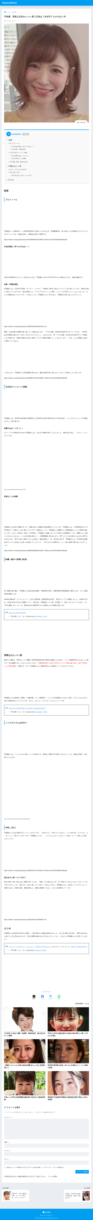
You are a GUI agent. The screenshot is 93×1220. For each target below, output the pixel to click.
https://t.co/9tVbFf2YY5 (79, 947)
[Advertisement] (46, 216)
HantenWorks (9, 3)
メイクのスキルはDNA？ (18, 169)
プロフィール (15, 143)
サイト (6, 1159)
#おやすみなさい (46, 947)
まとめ (11, 180)
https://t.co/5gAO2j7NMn (17, 613)
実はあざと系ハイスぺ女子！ (22, 175)
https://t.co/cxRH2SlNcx (17, 708)
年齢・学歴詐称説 (19, 149)
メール (7, 1151)
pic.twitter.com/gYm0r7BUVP (35, 708)
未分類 (87, 1003)
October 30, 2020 (40, 950)
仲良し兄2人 (15, 172)
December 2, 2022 (41, 712)
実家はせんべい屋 (14, 166)
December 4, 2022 (41, 616)
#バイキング (13, 947)
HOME (48, 1212)
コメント (8, 1117)
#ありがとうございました (27, 947)
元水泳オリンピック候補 (18, 152)
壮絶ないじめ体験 (19, 158)
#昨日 (38, 947)
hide (25, 134)
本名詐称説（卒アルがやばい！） (23, 146)
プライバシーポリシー (46, 1215)
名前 (6, 1142)
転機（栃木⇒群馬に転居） (19, 162)
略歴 (10, 140)
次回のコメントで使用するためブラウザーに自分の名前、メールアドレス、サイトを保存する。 (35, 1167)
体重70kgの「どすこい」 (21, 156)
